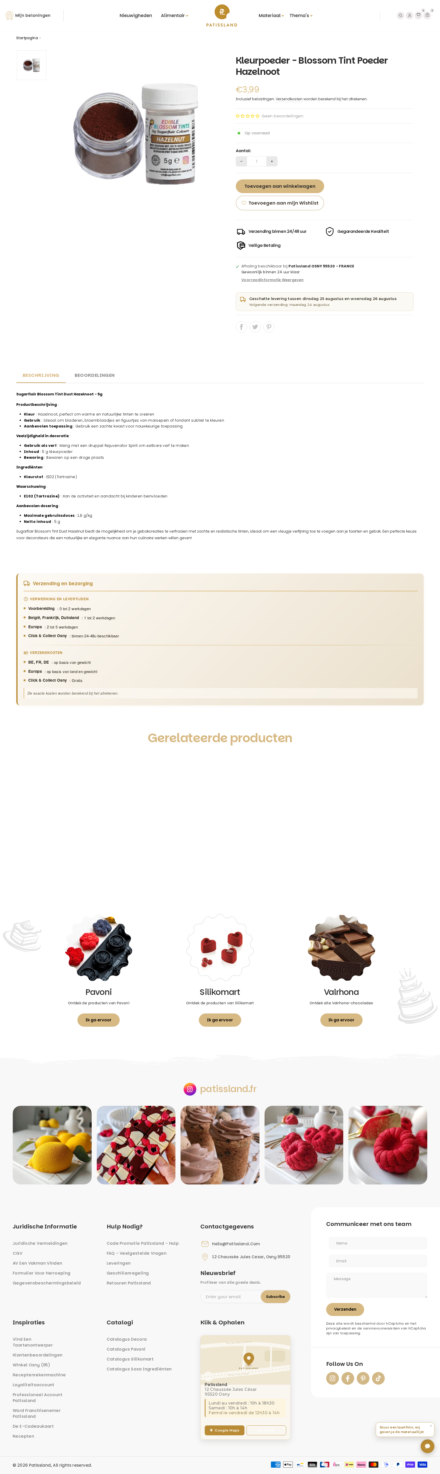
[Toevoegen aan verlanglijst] (25, 761)
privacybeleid (338, 1328)
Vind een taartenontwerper (33, 1342)
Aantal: (243, 151)
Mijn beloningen (33, 15)
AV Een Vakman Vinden (37, 1263)
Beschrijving (41, 375)
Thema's (299, 15)
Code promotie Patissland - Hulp (143, 1243)
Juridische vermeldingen (40, 1243)
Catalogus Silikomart (130, 1359)
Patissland (40, 1465)
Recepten (23, 1436)
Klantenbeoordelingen (38, 1355)
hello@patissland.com (236, 1244)
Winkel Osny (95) (31, 1365)
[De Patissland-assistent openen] (427, 1446)
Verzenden (345, 1309)
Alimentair (173, 15)
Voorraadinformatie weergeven (272, 280)
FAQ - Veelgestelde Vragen (137, 1253)
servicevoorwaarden (381, 1328)
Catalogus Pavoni (126, 1349)
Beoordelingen (95, 375)
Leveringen (119, 1263)
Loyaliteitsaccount (33, 1385)
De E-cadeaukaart (33, 1426)
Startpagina (27, 37)
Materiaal (270, 15)
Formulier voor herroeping (41, 1273)
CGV (17, 1253)
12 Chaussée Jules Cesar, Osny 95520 (251, 1257)
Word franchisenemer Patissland (37, 1413)
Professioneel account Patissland (37, 1398)
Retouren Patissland (129, 1283)
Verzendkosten (289, 99)
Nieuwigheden (136, 15)
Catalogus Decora (127, 1339)
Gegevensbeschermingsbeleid (47, 1283)
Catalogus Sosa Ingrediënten (139, 1369)
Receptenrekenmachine (39, 1375)
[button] (247, 116)
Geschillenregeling (128, 1273)
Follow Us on (344, 1364)
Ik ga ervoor (99, 1020)
